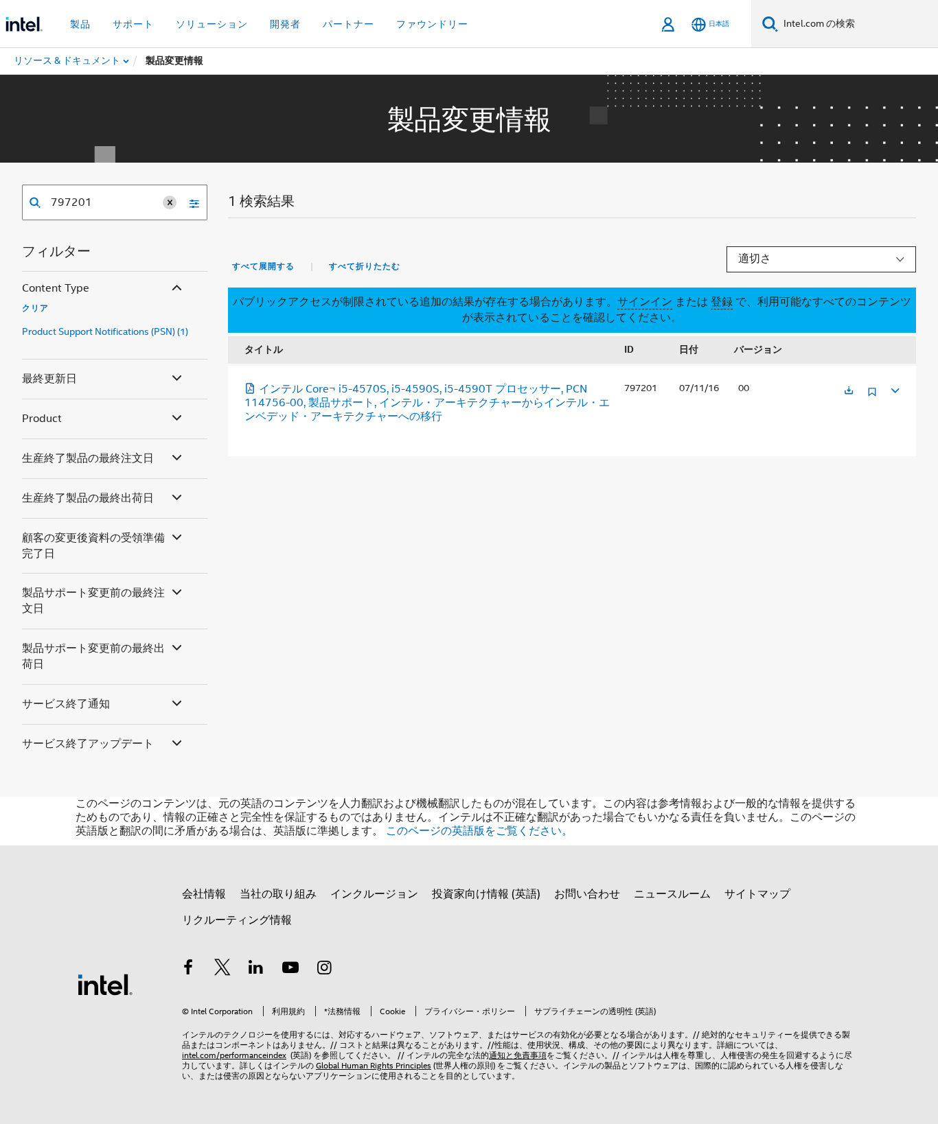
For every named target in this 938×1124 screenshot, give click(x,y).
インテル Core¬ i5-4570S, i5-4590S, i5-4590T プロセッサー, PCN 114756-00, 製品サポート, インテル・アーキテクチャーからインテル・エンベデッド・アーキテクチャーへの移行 (427, 402)
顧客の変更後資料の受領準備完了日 (93, 546)
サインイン (644, 302)
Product (42, 418)
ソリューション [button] (212, 24)
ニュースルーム (672, 894)
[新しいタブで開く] (849, 391)
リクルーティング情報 (237, 920)
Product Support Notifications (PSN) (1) (105, 331)
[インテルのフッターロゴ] (105, 984)
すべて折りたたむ (364, 266)
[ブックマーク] (872, 397)
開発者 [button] (285, 24)
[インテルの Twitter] (222, 969)
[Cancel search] (169, 202)
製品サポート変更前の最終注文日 (93, 601)
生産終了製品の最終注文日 (88, 458)
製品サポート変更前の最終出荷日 (93, 656)
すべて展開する (263, 266)
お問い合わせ (587, 894)
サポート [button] (133, 24)
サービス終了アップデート (88, 744)
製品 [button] (80, 24)
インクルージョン (374, 894)
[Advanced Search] (189, 202)
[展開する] (894, 389)
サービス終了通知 (66, 704)
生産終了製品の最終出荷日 (88, 498)
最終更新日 (49, 379)
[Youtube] (290, 969)
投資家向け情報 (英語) (486, 894)
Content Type (55, 288)
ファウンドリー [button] (432, 24)
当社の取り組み (278, 894)
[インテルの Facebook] (188, 969)
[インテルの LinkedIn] (256, 969)
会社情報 (204, 894)
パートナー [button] (348, 24)
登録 (722, 302)
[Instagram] (324, 969)
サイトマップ (757, 894)
